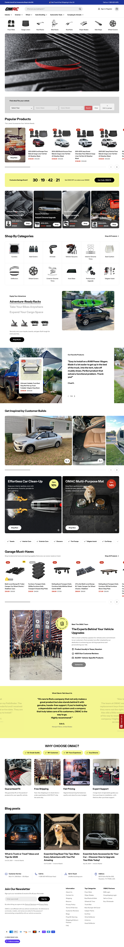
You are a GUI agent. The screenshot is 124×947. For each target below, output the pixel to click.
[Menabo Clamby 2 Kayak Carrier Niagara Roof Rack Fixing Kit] (35, 323)
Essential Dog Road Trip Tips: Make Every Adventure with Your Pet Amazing (61, 857)
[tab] (25, 301)
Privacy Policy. (43, 904)
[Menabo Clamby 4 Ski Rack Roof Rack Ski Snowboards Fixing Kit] (45, 323)
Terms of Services (30, 904)
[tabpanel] (31, 330)
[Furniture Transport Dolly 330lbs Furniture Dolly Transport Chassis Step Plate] (38, 570)
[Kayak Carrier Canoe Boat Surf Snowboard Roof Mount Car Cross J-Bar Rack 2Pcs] (14, 323)
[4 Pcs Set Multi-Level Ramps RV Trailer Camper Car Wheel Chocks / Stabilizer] (85, 570)
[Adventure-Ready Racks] (88, 310)
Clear (96, 108)
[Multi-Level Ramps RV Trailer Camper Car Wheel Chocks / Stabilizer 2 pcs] (15, 570)
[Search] (80, 9)
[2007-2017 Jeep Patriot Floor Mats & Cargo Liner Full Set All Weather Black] (109, 138)
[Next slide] (67, 87)
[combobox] (54, 9)
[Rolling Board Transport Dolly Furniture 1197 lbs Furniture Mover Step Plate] (109, 570)
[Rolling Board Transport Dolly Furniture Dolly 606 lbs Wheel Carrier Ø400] (62, 570)
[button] (63, 87)
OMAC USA (14, 937)
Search (88, 108)
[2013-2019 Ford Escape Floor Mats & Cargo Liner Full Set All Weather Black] (38, 138)
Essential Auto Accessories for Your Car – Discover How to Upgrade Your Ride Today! (101, 857)
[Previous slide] (56, 87)
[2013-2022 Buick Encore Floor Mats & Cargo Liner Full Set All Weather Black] (62, 138)
